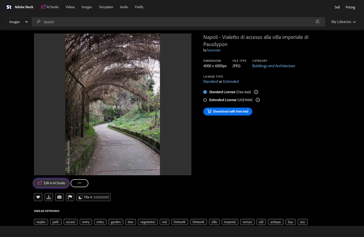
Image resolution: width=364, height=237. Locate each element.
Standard (210, 81)
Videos (70, 7)
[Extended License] (258, 100)
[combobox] (178, 22)
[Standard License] (256, 92)
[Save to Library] (38, 197)
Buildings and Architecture (273, 65)
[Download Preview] (49, 197)
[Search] (38, 22)
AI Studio (53, 7)
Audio (124, 7)
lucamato (213, 50)
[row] (41, 222)
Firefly (139, 7)
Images (87, 7)
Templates (106, 7)
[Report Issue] (70, 197)
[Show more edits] (79, 183)
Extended (231, 81)
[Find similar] (318, 21)
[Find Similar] (59, 197)
